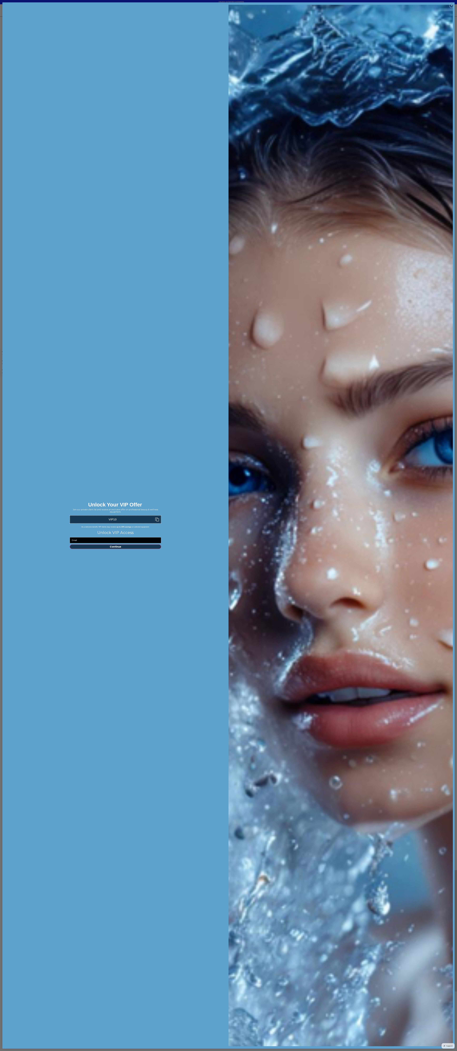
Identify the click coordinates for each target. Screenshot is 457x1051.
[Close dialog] (244, 518)
